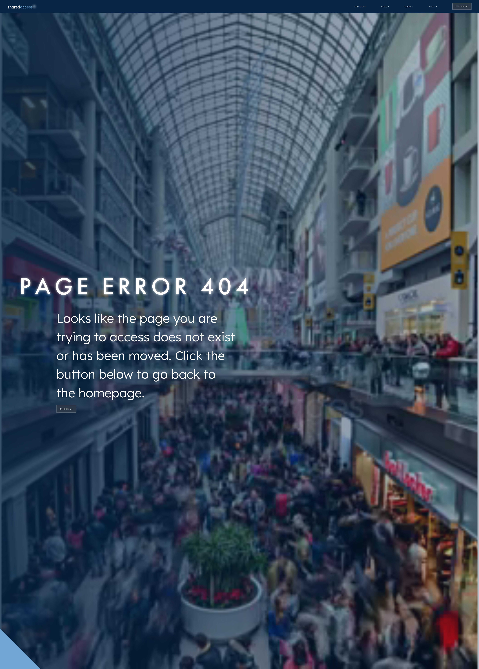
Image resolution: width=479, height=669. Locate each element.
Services (359, 7)
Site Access (464, 6)
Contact (432, 7)
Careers (408, 7)
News (384, 7)
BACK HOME (66, 408)
